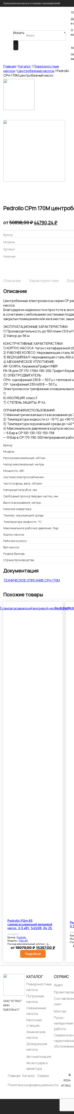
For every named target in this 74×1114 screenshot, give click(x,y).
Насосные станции (34, 1023)
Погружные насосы (35, 999)
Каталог (24, 66)
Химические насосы (36, 1035)
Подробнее (33, 954)
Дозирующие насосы (36, 1047)
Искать (18, 32)
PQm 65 (23, 940)
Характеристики (43, 280)
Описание (12, 280)
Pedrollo (21, 937)
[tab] (12, 280)
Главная (9, 66)
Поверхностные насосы (39, 987)
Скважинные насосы (36, 1011)
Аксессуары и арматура (37, 1066)
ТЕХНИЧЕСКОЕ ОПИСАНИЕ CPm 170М (31, 580)
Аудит (58, 985)
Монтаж (60, 1011)
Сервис (61, 976)
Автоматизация (38, 1056)
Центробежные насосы (35, 71)
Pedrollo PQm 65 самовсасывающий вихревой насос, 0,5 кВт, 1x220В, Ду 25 (30, 924)
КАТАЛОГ (34, 976)
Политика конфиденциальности (33, 1085)
